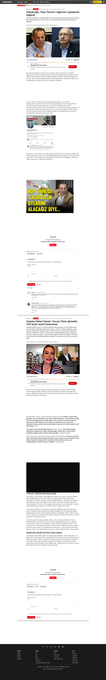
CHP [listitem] (36, 586)
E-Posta (56, 275)
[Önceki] (26, 5)
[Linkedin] (54, 646)
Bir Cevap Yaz (31, 259)
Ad (28, 275)
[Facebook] (43, 646)
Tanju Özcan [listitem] (39, 253)
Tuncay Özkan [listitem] (43, 586)
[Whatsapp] (62, 646)
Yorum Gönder (31, 284)
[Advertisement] (53, 91)
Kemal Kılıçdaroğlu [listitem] (31, 253)
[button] (38, 9)
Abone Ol (53, 244)
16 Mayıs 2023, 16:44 (45, 303)
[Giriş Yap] (104, 2)
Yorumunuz (33, 264)
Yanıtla (32, 299)
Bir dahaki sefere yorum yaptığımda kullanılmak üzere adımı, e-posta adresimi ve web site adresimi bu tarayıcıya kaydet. (50, 281)
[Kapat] (78, 64)
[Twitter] (47, 646)
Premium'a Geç (98, 1)
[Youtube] (58, 646)
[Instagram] (51, 646)
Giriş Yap (39, 284)
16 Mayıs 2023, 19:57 (40, 292)
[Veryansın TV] (7, 2)
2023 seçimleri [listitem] (30, 586)
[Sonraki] (28, 5)
